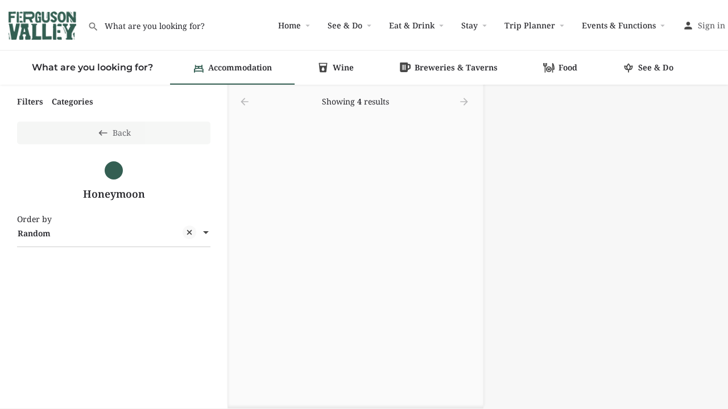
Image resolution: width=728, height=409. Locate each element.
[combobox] (113, 233)
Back (122, 132)
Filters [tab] (30, 101)
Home (289, 25)
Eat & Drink (412, 25)
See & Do (345, 25)
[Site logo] (44, 24)
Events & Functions (619, 25)
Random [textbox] (34, 233)
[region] (605, 247)
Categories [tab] (72, 101)
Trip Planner (529, 25)
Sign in (711, 25)
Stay (469, 25)
